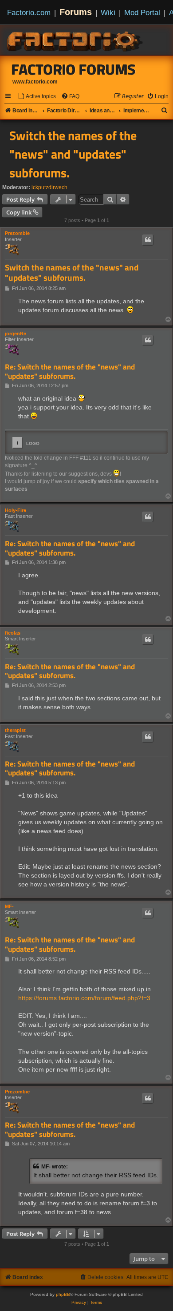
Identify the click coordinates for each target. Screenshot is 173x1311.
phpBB (63, 1294)
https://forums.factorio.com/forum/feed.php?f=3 (84, 997)
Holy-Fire (15, 510)
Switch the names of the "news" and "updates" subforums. (73, 154)
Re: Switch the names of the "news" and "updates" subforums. (70, 371)
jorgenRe (15, 333)
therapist (15, 730)
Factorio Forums (74, 69)
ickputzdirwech (49, 187)
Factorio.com (29, 12)
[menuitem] (37, 97)
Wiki (108, 12)
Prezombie (17, 233)
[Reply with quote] (147, 239)
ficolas (12, 633)
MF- (9, 906)
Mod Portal (142, 12)
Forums (75, 12)
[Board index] (75, 40)
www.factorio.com (35, 82)
